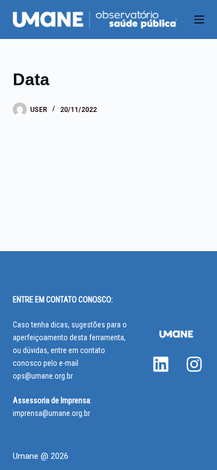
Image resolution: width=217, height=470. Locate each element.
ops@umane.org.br (43, 375)
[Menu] (199, 19)
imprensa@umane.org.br (51, 413)
